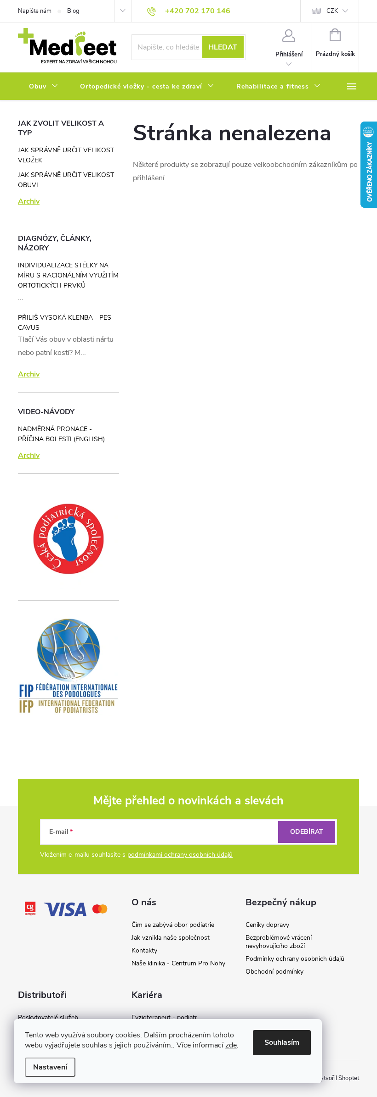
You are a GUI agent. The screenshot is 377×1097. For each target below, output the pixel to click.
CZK (332, 11)
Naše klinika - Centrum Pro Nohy (178, 963)
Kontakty (144, 950)
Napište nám (34, 11)
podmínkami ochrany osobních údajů (180, 854)
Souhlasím (281, 1042)
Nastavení (50, 1067)
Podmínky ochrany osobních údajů (295, 958)
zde (231, 1045)
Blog (73, 11)
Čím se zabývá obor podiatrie (172, 924)
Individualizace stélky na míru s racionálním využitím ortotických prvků (68, 275)
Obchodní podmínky (274, 971)
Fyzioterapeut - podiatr (164, 1017)
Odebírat (306, 831)
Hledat (222, 47)
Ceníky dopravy (267, 924)
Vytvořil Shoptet (337, 1078)
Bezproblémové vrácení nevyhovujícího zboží (279, 941)
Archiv (29, 201)
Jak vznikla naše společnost (170, 937)
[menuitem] (43, 86)
